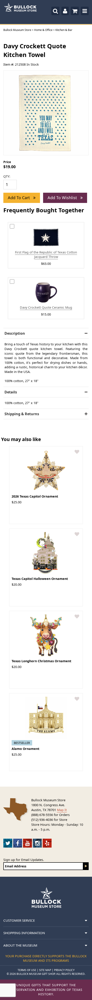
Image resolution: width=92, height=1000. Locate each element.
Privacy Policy (64, 970)
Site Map (45, 970)
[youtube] (27, 843)
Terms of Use (27, 970)
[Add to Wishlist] (77, 452)
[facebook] (17, 843)
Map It (62, 810)
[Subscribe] (86, 866)
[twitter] (7, 843)
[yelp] (47, 843)
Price (7, 162)
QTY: (6, 176)
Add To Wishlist (63, 197)
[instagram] (37, 843)
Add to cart (19, 197)
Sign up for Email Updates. (23, 860)
